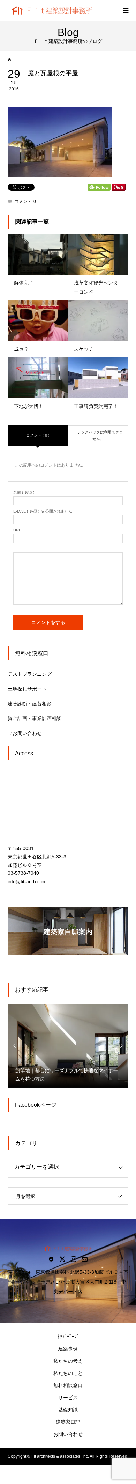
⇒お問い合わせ (25, 733)
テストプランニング (30, 674)
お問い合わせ (68, 1434)
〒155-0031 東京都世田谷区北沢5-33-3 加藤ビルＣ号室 (37, 857)
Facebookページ (35, 1105)
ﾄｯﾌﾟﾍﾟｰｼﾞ (68, 1336)
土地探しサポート (27, 689)
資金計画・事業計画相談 (34, 718)
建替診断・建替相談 (30, 703)
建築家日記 (68, 1422)
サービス (68, 1397)
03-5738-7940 (23, 873)
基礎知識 (68, 1410)
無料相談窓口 (68, 1385)
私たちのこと (68, 1373)
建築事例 (68, 1349)
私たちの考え (68, 1361)
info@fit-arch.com (27, 881)
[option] (68, 1045)
